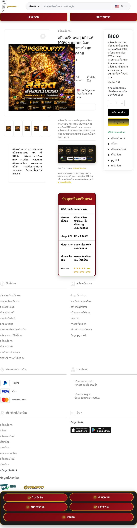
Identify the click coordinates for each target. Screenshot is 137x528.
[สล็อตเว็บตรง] (12, 6)
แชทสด (71, 517)
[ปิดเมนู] (4, 7)
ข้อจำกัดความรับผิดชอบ (12, 358)
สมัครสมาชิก (118, 112)
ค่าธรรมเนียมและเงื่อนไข (13, 329)
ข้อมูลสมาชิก (6, 346)
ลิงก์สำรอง (103, 507)
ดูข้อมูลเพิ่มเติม (64, 182)
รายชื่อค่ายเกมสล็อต (81, 301)
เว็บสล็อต (5, 442)
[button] (43, 36)
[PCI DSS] (8, 487)
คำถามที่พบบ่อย (78, 324)
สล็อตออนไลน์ (7, 436)
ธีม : (67, 106)
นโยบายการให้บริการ (11, 335)
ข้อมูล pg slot (78, 335)
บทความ (75, 318)
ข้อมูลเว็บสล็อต (78, 295)
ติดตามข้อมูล (6, 324)
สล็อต (3, 430)
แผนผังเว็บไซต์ (7, 318)
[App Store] (81, 431)
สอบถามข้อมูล (7, 307)
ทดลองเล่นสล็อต (8, 453)
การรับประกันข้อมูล (10, 352)
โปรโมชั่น (37, 497)
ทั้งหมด (32, 6)
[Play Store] (101, 431)
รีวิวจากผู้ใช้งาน (79, 307)
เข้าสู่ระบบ (33, 16)
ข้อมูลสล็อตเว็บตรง (10, 301)
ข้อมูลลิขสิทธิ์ (7, 312)
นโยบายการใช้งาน (80, 312)
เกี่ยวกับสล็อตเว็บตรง (10, 295)
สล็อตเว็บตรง (65, 31)
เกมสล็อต (5, 447)
